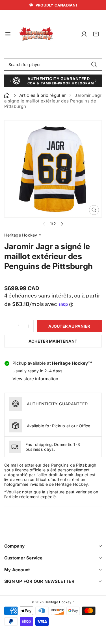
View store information (35, 378)
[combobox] (53, 64)
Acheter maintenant (53, 341)
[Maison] (7, 95)
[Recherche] (93, 64)
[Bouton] (10, 80)
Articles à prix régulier (42, 95)
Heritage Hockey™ (60, 602)
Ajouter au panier (69, 326)
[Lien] (36, 34)
